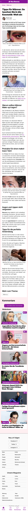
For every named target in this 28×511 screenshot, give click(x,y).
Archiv (3, 467)
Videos (3, 459)
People (3, 457)
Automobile (5, 486)
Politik (16, 452)
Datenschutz (5, 498)
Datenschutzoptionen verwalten (8, 500)
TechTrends (17, 486)
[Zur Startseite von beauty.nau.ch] (14, 1)
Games (3, 462)
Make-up (9, 5)
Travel (16, 483)
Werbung (4, 493)
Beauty (3, 488)
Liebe (3, 478)
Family (3, 481)
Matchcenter (18, 454)
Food (16, 481)
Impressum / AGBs (19, 498)
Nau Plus (17, 459)
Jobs (3, 495)
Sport (3, 454)
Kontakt (16, 495)
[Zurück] (1, 1)
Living (16, 476)
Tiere (3, 483)
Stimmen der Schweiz (20, 462)
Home (3, 5)
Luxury (16, 478)
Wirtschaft (17, 457)
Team (16, 493)
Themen (17, 464)
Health (3, 476)
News (3, 452)
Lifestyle (4, 464)
